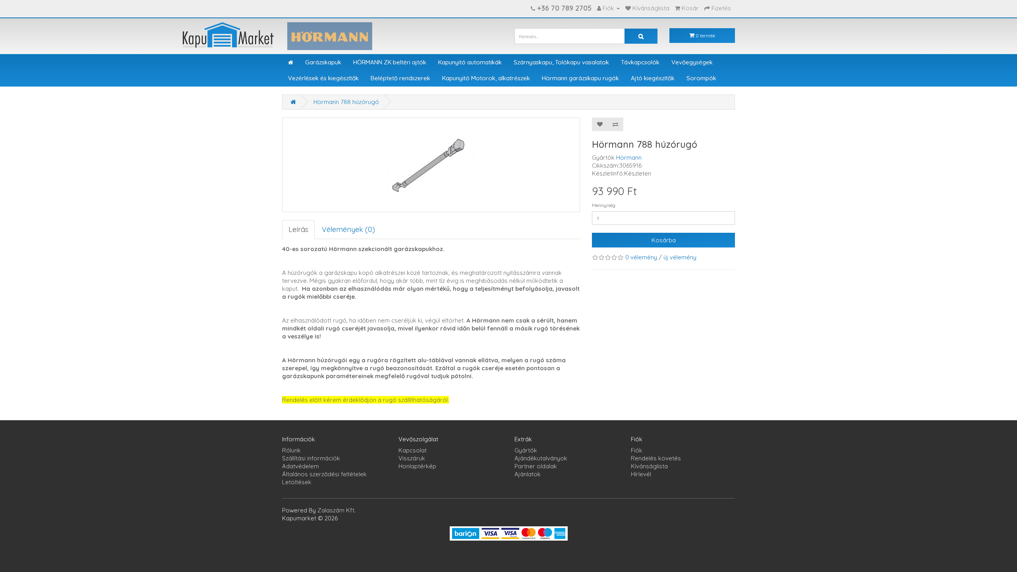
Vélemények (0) (348, 229)
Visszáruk (411, 458)
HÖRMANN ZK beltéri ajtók (389, 62)
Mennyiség (603, 205)
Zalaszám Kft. (336, 510)
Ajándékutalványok (540, 458)
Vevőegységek (692, 62)
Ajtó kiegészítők (653, 78)
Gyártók (525, 450)
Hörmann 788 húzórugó (346, 102)
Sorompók (701, 78)
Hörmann (629, 157)
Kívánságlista (649, 466)
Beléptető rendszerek (400, 78)
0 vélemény (641, 257)
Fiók (636, 450)
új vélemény (679, 257)
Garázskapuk (323, 62)
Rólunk (291, 450)
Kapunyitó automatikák (470, 62)
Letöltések (296, 482)
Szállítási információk (311, 458)
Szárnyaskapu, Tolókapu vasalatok (561, 62)
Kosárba (664, 240)
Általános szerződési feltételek (324, 474)
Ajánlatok (527, 474)
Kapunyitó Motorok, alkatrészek (486, 78)
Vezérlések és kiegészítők (323, 78)
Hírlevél (641, 474)
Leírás (298, 229)
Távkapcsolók (640, 62)
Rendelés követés (656, 458)
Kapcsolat (412, 450)
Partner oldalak (535, 466)
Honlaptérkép (417, 466)
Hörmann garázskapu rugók (580, 78)
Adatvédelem (300, 466)
